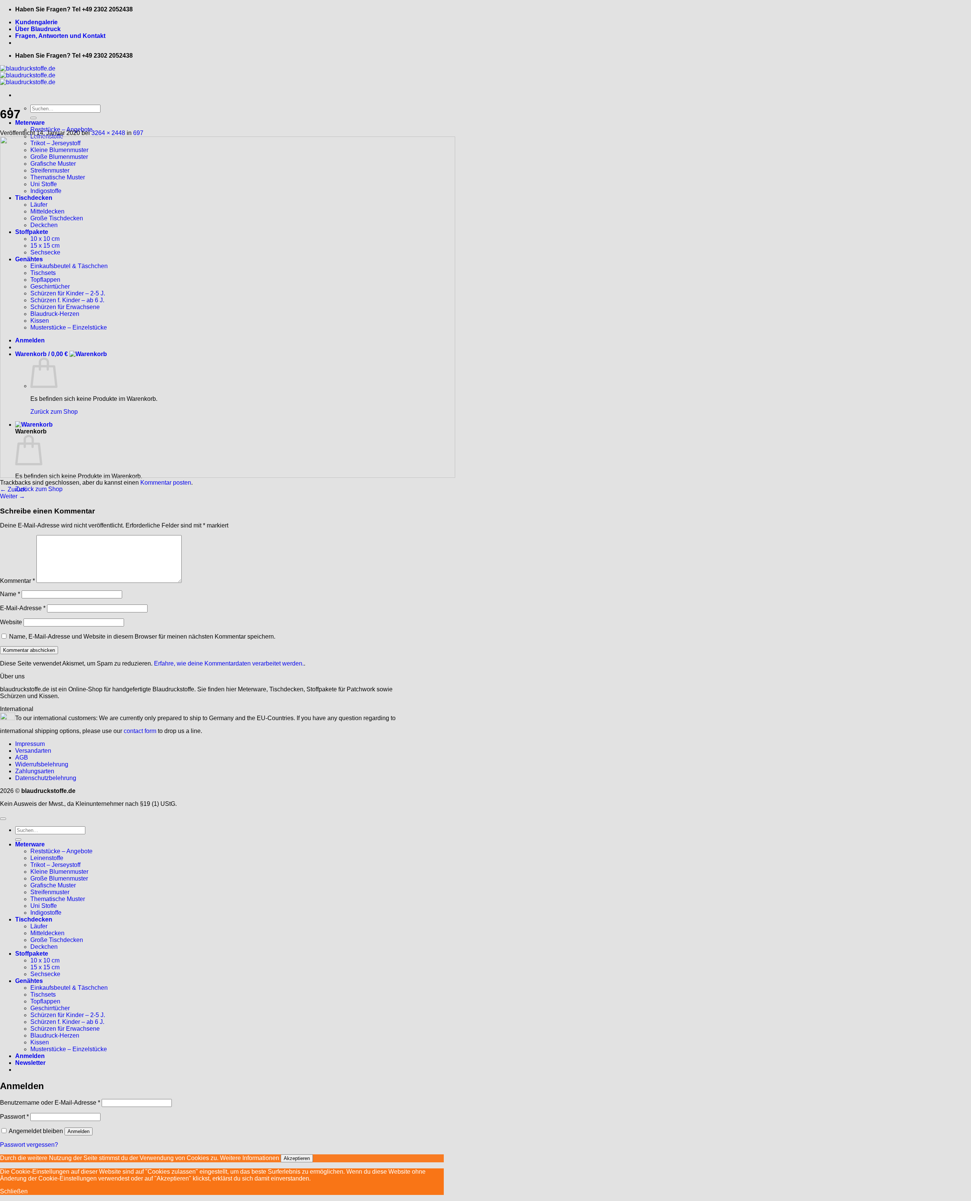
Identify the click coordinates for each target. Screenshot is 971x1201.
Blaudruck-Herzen (54, 1035)
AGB (21, 757)
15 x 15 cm (45, 967)
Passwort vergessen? (29, 1144)
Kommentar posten (165, 482)
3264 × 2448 (108, 133)
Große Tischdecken (56, 940)
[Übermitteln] (33, 118)
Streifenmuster (49, 892)
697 (138, 133)
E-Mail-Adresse (23, 608)
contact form (140, 731)
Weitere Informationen (249, 1158)
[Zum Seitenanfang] (3, 819)
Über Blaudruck (38, 29)
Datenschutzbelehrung (45, 778)
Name (10, 594)
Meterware (30, 122)
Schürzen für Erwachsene (65, 1028)
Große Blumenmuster (59, 878)
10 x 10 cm (45, 960)
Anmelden (79, 1131)
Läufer (38, 926)
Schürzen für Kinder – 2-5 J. (67, 1015)
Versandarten (33, 750)
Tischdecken (33, 919)
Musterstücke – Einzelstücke (68, 1049)
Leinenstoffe (46, 858)
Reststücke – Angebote (61, 851)
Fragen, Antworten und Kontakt (60, 36)
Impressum (30, 744)
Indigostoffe (45, 912)
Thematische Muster (57, 899)
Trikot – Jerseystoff (55, 865)
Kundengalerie (36, 22)
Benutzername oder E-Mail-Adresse (50, 1102)
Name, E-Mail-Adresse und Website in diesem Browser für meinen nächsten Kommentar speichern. (142, 636)
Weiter (12, 496)
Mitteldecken (47, 933)
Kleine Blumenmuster (59, 871)
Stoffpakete (31, 953)
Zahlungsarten (34, 771)
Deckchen (44, 947)
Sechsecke (45, 974)
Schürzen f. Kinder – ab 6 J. (67, 1022)
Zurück (13, 489)
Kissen (39, 1042)
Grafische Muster (53, 885)
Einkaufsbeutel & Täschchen (69, 987)
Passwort (14, 1116)
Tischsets (43, 994)
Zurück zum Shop (39, 489)
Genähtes (29, 981)
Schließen (14, 1191)
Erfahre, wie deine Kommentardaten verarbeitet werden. (229, 663)
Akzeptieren (297, 1158)
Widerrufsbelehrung (41, 764)
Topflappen (45, 1001)
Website (11, 622)
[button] (30, 1063)
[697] (227, 476)
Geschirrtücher (50, 1008)
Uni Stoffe (43, 906)
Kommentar (17, 581)
